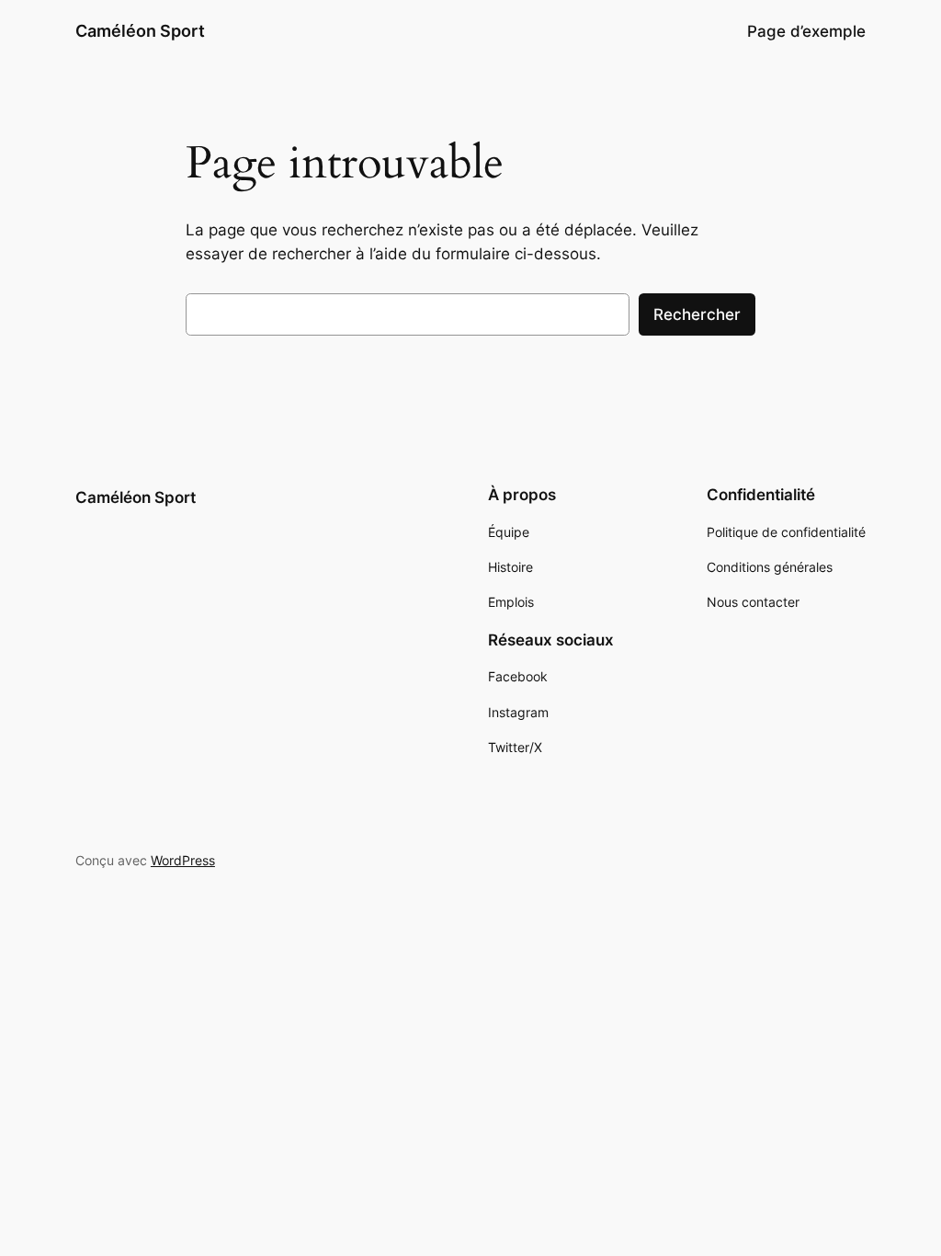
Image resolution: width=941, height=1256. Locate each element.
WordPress (183, 860)
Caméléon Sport (140, 30)
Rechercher (697, 314)
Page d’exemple (806, 31)
